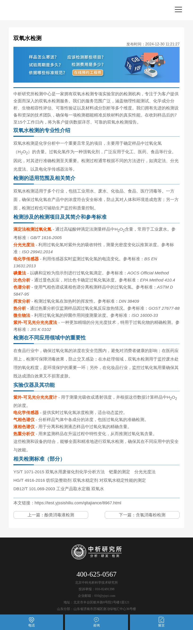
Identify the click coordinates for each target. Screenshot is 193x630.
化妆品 (117, 191)
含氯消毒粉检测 (150, 515)
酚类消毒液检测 (59, 515)
